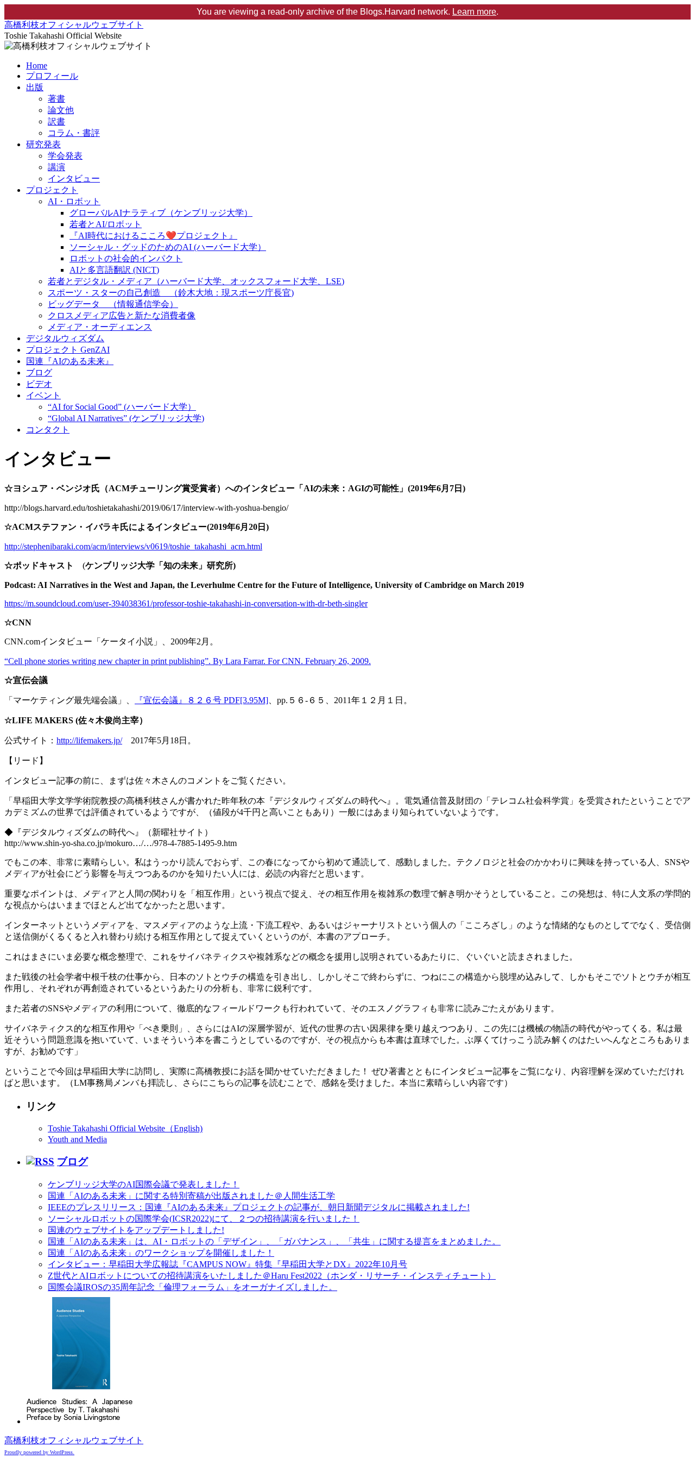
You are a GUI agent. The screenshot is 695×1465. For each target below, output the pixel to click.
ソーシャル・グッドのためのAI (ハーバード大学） (168, 247)
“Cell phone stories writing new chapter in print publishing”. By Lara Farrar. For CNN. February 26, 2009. (187, 661)
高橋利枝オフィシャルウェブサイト (73, 24)
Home (36, 65)
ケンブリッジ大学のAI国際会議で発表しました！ (143, 1184)
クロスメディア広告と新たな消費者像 (121, 315)
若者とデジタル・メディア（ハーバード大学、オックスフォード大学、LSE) (196, 281)
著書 (56, 98)
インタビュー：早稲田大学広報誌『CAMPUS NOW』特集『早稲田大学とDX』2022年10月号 (227, 1264)
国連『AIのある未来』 (69, 361)
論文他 (61, 110)
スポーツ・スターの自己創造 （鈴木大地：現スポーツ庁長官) (171, 292)
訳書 (56, 121)
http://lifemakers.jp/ (89, 740)
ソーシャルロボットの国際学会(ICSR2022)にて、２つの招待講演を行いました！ (203, 1218)
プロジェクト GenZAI (68, 349)
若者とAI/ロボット (106, 224)
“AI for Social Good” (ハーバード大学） (122, 406)
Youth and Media (77, 1139)
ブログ (39, 372)
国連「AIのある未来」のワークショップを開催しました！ (161, 1252)
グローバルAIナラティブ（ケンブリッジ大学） (161, 212)
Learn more (474, 11)
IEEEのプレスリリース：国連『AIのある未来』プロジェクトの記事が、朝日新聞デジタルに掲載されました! (259, 1207)
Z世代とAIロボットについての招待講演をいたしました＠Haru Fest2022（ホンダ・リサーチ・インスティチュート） (272, 1275)
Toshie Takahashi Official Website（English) (125, 1128)
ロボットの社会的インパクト (126, 258)
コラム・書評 (74, 132)
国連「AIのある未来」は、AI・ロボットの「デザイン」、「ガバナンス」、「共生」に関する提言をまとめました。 (274, 1241)
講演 (56, 167)
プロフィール (52, 75)
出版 (34, 87)
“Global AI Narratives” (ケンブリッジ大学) (126, 418)
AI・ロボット (74, 201)
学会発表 (65, 155)
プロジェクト (52, 190)
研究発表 (43, 144)
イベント (43, 395)
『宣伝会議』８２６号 (201, 700)
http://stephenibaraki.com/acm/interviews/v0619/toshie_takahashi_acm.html (133, 546)
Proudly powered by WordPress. (39, 1452)
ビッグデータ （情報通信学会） (113, 304)
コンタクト (48, 429)
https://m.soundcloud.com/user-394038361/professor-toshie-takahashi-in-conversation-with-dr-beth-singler (186, 603)
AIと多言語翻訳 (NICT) (114, 269)
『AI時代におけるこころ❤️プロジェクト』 (153, 235)
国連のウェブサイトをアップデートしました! (136, 1230)
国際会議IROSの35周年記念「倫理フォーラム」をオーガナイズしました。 (192, 1287)
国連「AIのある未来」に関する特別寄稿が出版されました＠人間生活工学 (191, 1195)
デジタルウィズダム (65, 338)
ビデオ (39, 384)
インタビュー (74, 178)
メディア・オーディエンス (100, 326)
